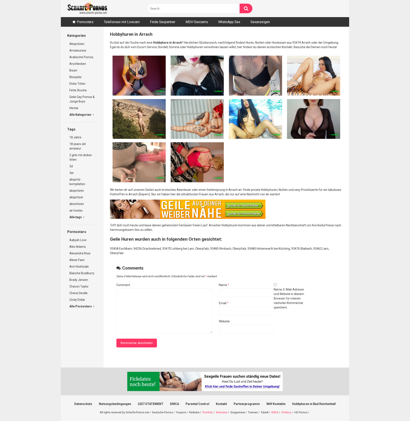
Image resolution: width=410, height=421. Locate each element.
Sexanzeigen (260, 22)
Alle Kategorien (80, 114)
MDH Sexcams (197, 22)
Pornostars (85, 22)
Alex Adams (77, 246)
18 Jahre (75, 137)
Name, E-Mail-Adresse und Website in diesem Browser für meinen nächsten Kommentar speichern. (289, 298)
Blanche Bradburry (81, 273)
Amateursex (77, 50)
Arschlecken (77, 63)
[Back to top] (395, 408)
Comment (123, 285)
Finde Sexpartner (162, 22)
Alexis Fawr (77, 260)
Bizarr (73, 70)
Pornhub (207, 412)
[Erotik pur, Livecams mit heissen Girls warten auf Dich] (187, 217)
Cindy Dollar (77, 299)
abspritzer (76, 197)
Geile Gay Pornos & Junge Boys (82, 99)
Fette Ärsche (78, 90)
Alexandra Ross (80, 253)
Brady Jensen (78, 280)
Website (224, 321)
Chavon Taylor (79, 286)
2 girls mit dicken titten (80, 157)
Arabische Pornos (81, 57)
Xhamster (221, 412)
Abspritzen (76, 44)
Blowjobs (75, 77)
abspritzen (76, 190)
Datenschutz (83, 404)
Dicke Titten (77, 83)
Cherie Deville (78, 293)
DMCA (174, 404)
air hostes (76, 210)
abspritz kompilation (77, 182)
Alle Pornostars (80, 306)
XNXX (274, 412)
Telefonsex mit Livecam (122, 22)
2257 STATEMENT (150, 404)
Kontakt (221, 404)
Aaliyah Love (77, 240)
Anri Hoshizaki (79, 266)
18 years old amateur (77, 146)
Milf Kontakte (276, 404)
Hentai (73, 108)
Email (223, 303)
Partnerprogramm (247, 404)
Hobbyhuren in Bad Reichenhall (314, 404)
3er (71, 173)
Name (224, 285)
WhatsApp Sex (229, 22)
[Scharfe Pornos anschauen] (87, 8)
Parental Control (197, 404)
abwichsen (76, 204)
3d (71, 166)
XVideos (286, 412)
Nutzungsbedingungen (115, 404)
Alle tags (75, 217)
